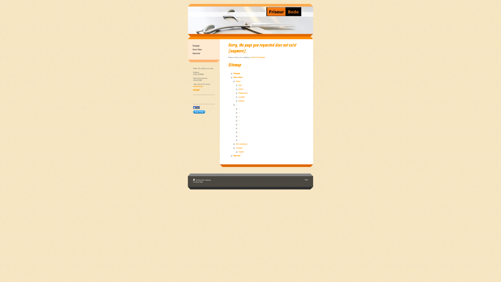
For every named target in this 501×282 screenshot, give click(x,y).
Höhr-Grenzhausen (241, 144)
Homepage (236, 73)
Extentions (241, 101)
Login (306, 179)
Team (240, 85)
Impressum (236, 156)
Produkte (241, 152)
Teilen (197, 108)
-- (236, 105)
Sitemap (208, 180)
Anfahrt (240, 89)
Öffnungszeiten (242, 93)
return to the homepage (258, 57)
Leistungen (241, 97)
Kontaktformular (198, 86)
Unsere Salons (238, 77)
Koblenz (238, 81)
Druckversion (200, 180)
